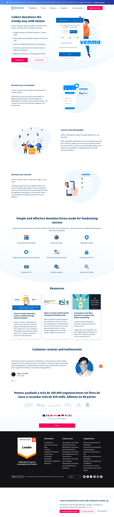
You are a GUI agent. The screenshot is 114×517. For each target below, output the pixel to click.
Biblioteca (47, 463)
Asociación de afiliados (52, 461)
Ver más (89, 507)
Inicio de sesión (77, 8)
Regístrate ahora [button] (94, 8)
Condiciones (48, 454)
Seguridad (47, 459)
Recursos (53, 8)
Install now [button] (19, 60)
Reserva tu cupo (99, 2)
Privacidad (47, 456)
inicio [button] (57, 426)
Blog (45, 447)
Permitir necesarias (88, 511)
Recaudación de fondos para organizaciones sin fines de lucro (70, 454)
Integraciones (88, 439)
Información (49, 439)
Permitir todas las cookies (69, 511)
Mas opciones (102, 511)
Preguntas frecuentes (51, 452)
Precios (43, 8)
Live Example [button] (38, 60)
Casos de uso (67, 439)
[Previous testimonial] (101, 366)
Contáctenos (48, 442)
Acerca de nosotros (51, 445)
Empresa (64, 8)
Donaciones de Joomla (91, 466)
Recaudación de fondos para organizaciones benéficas (70, 465)
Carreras (47, 449)
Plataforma (32, 8)
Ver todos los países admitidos (57, 419)
